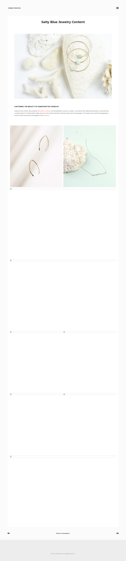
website (46, 115)
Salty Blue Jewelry (44, 111)
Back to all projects (63, 533)
